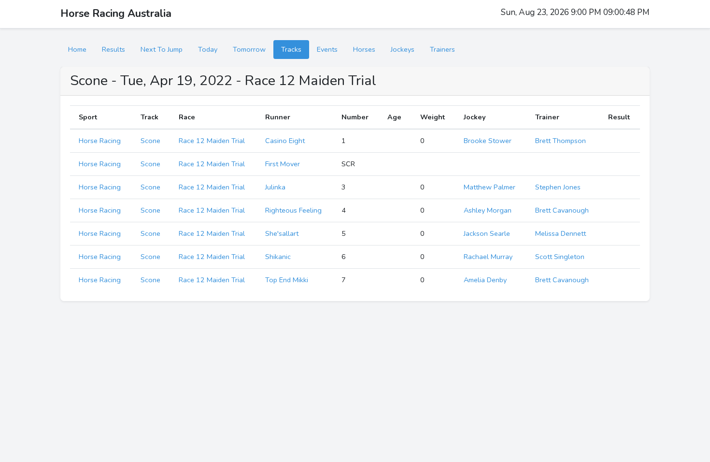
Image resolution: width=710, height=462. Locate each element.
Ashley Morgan (487, 210)
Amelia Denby (485, 280)
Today (207, 49)
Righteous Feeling (293, 210)
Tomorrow (249, 49)
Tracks (291, 49)
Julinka (275, 187)
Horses (364, 49)
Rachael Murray (488, 256)
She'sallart (281, 233)
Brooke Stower (487, 140)
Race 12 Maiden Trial (212, 140)
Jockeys (402, 49)
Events (327, 49)
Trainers (442, 49)
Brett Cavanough (562, 210)
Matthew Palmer (489, 187)
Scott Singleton (559, 256)
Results (113, 49)
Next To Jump (162, 49)
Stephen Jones (558, 187)
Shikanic (278, 256)
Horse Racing (100, 140)
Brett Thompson (560, 140)
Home (77, 49)
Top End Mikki (286, 280)
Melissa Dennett (560, 233)
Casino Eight (285, 140)
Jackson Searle (487, 233)
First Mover (282, 164)
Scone (150, 140)
